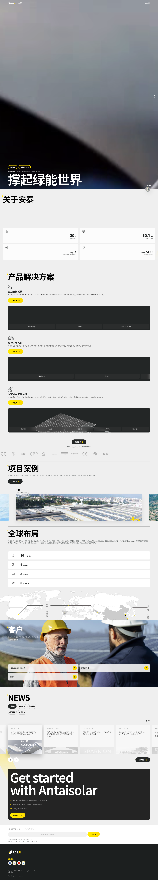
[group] (25, 739)
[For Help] (147, 189)
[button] (10, 759)
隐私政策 (10, 872)
